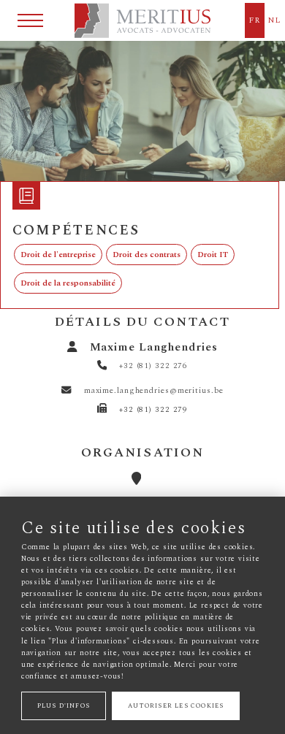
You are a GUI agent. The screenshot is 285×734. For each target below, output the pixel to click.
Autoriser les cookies (176, 706)
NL (274, 20)
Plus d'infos (64, 706)
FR (254, 20)
